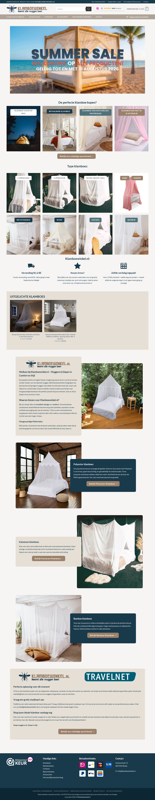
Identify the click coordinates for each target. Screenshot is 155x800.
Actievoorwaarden (114, 791)
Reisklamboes (48, 766)
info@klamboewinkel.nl (83, 283)
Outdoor (48, 17)
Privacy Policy (99, 791)
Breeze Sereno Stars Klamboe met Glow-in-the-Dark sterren (26, 336)
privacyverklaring (86, 794)
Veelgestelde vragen (114, 2)
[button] (137, 9)
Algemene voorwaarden (42, 791)
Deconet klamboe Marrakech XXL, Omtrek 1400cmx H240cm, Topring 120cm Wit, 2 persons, (60, 337)
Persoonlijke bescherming (53, 777)
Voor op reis (34, 17)
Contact (145, 2)
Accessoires (62, 17)
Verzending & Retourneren (132, 2)
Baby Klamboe (48, 772)
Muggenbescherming (81, 17)
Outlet (99, 17)
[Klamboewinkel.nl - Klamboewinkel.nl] (29, 9)
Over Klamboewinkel (98, 2)
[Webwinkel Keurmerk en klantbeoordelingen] (17, 762)
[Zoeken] (88, 9)
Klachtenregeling (61, 791)
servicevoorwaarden (101, 794)
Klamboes (47, 763)
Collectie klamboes (15, 17)
